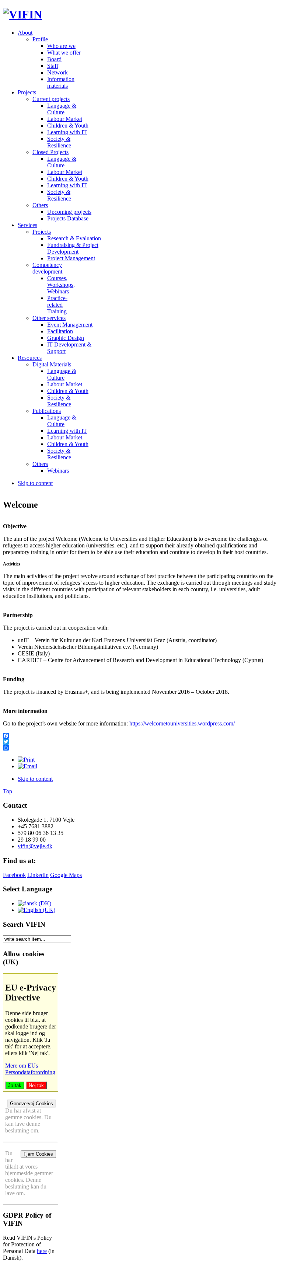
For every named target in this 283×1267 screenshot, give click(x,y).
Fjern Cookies (38, 1154)
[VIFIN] (22, 14)
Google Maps (66, 875)
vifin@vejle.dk (35, 846)
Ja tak (14, 1085)
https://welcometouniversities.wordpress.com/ (182, 723)
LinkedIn (38, 875)
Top (7, 791)
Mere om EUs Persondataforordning (30, 1068)
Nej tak (36, 1085)
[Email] (27, 766)
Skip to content (35, 483)
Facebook (14, 875)
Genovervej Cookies (31, 1103)
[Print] (26, 759)
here (42, 1251)
